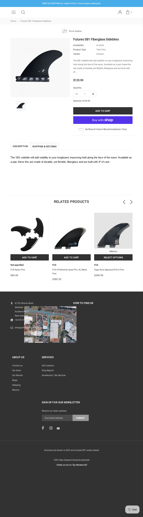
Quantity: (77, 88)
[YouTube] (59, 428)
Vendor (76, 54)
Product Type (79, 49)
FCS (54, 265)
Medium (113, 251)
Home (13, 21)
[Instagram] (52, 428)
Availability (78, 45)
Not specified (17, 265)
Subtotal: (77, 101)
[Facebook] (44, 428)
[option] (40, 68)
